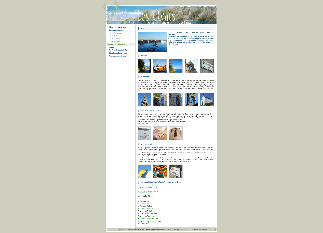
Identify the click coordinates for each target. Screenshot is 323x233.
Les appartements (116, 30)
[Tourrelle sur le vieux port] (192, 73)
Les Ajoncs (114, 36)
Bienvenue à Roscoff (117, 44)
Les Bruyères (115, 42)
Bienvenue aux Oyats (117, 27)
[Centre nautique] (145, 178)
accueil (182, 7)
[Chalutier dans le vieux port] (160, 73)
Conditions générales (117, 56)
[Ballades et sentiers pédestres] (176, 178)
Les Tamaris (115, 39)
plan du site (191, 7)
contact (212, 7)
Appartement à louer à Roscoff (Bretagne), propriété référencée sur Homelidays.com (150, 229)
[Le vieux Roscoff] (160, 106)
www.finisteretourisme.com (147, 213)
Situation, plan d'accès (118, 53)
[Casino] (160, 178)
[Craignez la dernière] (176, 106)
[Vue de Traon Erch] (176, 73)
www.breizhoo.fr (143, 223)
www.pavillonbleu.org (145, 198)
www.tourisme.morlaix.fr (146, 208)
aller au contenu (202, 7)
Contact (112, 47)
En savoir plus (208, 150)
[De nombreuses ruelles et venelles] (207, 73)
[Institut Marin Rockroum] (145, 140)
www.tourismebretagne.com (148, 218)
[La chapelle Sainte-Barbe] (207, 106)
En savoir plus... (144, 124)
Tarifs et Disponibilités (118, 50)
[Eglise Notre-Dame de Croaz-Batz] (145, 106)
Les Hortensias (116, 33)
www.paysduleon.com (145, 203)
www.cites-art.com (144, 193)
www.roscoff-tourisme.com (147, 188)
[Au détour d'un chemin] (145, 73)
